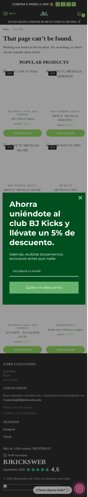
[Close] (77, 198)
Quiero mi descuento (42, 287)
